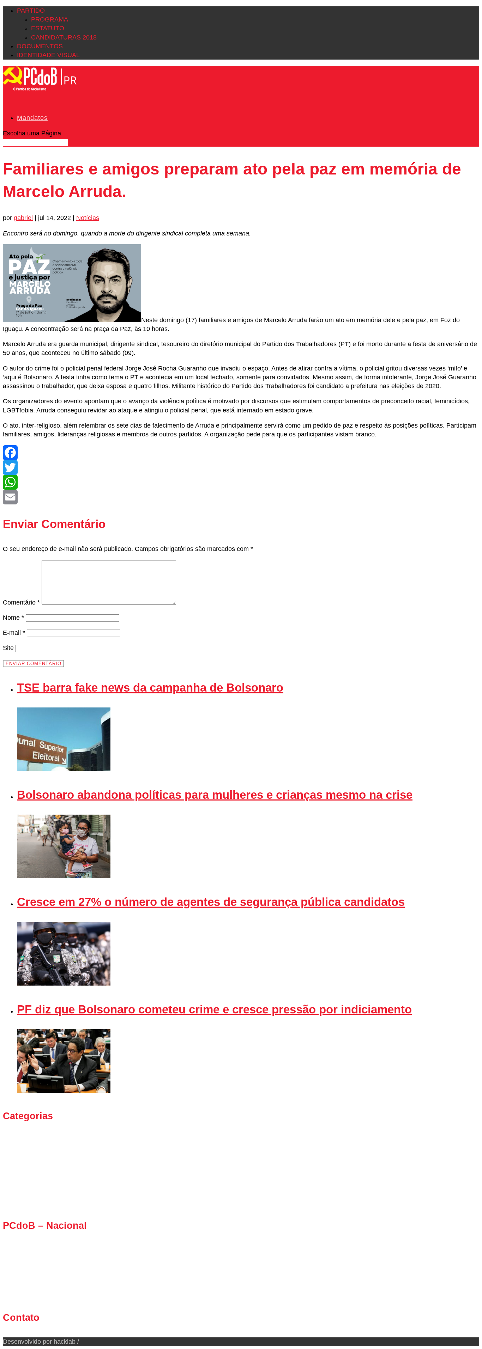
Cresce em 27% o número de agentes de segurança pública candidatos (211, 901)
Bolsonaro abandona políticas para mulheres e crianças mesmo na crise (214, 794)
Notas (25, 1166)
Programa (49, 19)
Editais (26, 1148)
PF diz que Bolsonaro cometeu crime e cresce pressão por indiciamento (214, 1009)
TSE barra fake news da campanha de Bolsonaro (150, 687)
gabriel (23, 217)
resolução (30, 1193)
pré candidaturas (40, 1184)
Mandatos (32, 117)
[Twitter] (241, 467)
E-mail (14, 632)
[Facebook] (241, 452)
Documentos (40, 46)
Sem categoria (37, 1202)
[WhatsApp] (241, 482)
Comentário (21, 602)
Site (8, 647)
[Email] (241, 497)
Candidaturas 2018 (64, 37)
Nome (13, 617)
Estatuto (47, 28)
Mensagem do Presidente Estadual (66, 1157)
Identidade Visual (48, 55)
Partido (31, 10)
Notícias (87, 217)
